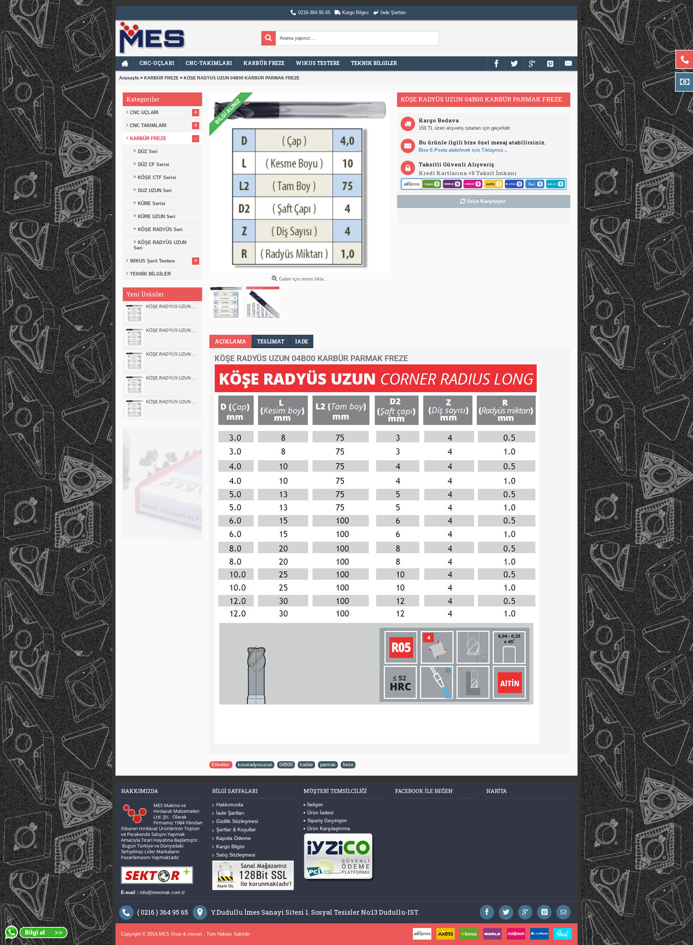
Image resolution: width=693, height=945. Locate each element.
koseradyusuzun (255, 764)
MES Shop (171, 934)
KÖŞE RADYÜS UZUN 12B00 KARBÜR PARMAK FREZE (172, 306)
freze (348, 764)
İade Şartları (230, 813)
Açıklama (230, 341)
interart (196, 934)
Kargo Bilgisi (230, 846)
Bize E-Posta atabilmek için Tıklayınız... (463, 150)
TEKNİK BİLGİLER (150, 274)
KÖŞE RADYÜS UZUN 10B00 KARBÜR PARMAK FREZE (172, 354)
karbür (306, 764)
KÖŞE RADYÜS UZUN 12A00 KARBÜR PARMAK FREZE (172, 330)
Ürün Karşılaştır (486, 201)
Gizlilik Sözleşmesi (237, 821)
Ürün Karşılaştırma (328, 828)
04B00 (286, 764)
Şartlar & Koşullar (236, 829)
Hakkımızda (229, 804)
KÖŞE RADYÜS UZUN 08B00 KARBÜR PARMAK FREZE (172, 401)
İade (301, 341)
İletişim (315, 804)
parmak (328, 764)
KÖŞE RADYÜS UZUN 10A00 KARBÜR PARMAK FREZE (172, 378)
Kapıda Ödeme (233, 838)
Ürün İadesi (320, 812)
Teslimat (270, 341)
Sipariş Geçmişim (327, 820)
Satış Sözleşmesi (235, 855)
